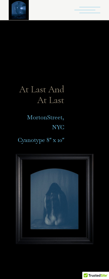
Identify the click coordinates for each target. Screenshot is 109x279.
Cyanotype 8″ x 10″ (41, 140)
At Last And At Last (41, 95)
